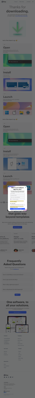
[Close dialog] (25, 187)
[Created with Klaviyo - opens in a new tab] (17, 211)
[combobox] (11, 199)
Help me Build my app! (17, 208)
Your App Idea (12, 203)
